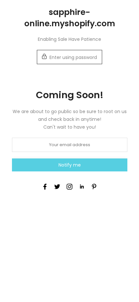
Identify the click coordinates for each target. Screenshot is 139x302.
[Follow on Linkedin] (82, 187)
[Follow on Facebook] (45, 187)
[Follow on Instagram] (69, 187)
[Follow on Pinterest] (94, 187)
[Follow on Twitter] (57, 187)
